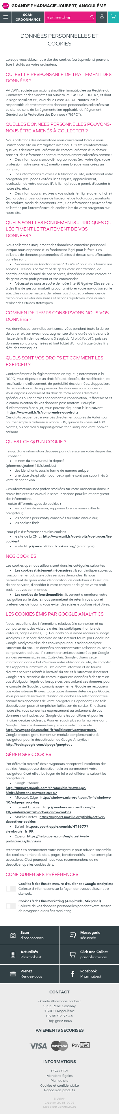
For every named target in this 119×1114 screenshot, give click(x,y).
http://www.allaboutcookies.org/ (50, 546)
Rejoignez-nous (60, 1021)
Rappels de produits (59, 1090)
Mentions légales (59, 1076)
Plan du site (59, 1081)
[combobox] (68, 17)
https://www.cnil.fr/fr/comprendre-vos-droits (43, 412)
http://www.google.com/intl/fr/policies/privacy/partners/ (51, 730)
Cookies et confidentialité (59, 1085)
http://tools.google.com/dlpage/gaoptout (39, 744)
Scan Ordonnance (28, 17)
